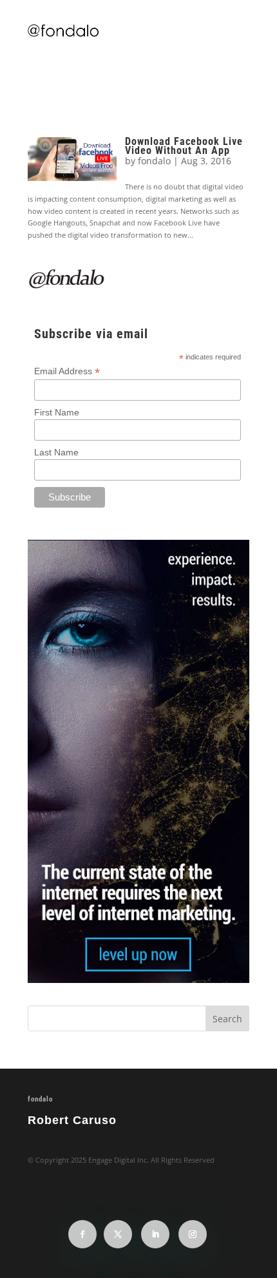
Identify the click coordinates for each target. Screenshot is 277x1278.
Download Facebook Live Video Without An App (184, 146)
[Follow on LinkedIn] (155, 1234)
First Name (56, 412)
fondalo (154, 161)
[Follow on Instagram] (192, 1234)
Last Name (56, 452)
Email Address (67, 371)
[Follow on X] (118, 1234)
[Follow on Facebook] (82, 1234)
